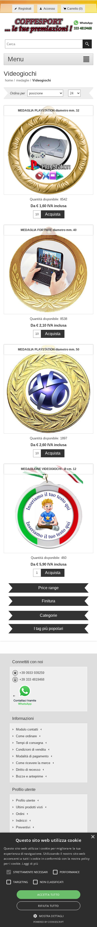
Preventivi (23, 827)
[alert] (48, 880)
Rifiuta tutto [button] (48, 906)
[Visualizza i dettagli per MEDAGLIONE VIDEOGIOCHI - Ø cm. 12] (48, 508)
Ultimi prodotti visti (29, 807)
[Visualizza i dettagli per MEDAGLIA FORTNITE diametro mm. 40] (48, 269)
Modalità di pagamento (32, 756)
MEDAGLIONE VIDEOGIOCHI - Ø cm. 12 (48, 469)
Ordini (20, 814)
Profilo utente (25, 800)
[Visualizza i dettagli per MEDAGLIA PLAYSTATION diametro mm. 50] (48, 389)
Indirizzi (21, 820)
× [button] (93, 837)
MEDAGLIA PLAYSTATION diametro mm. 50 (48, 349)
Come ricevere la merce (33, 763)
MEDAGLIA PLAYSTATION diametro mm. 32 (48, 110)
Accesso (49, 8)
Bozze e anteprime (29, 776)
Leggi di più (30, 863)
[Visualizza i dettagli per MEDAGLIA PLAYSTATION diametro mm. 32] (48, 150)
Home (9, 80)
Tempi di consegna (29, 743)
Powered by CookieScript (48, 922)
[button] (48, 915)
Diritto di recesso (28, 770)
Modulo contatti (27, 729)
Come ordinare (26, 736)
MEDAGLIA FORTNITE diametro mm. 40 (49, 230)
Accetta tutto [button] (48, 894)
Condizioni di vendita (31, 749)
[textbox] (44, 43)
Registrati (24, 8)
